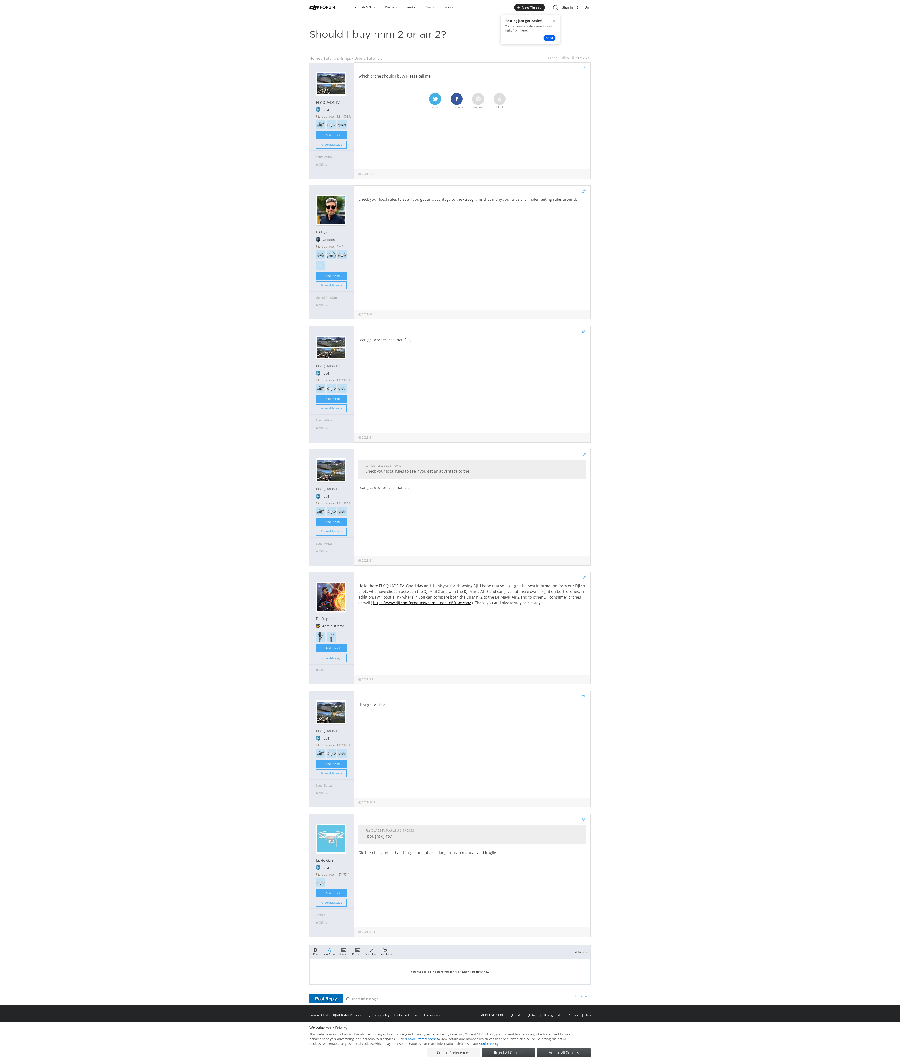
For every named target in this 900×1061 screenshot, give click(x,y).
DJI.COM (514, 1015)
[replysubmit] (326, 998)
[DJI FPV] (320, 124)
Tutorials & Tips (364, 7)
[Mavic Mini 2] (331, 124)
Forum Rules (432, 1015)
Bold (316, 954)
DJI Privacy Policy (378, 1015)
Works (410, 7)
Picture (356, 954)
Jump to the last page (364, 999)
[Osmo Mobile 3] (320, 637)
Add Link (370, 954)
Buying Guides (553, 1015)
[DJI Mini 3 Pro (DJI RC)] (331, 254)
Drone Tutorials (368, 58)
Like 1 (499, 107)
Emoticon (385, 954)
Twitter (435, 107)
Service (448, 7)
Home (314, 58)
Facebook (456, 107)
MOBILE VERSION (491, 1015)
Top (588, 1015)
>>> (320, 266)
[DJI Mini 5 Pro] (320, 254)
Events (429, 7)
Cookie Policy (488, 1043)
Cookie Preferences (407, 1015)
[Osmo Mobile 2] (331, 637)
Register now (480, 972)
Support (574, 1015)
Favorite (478, 107)
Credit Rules (583, 996)
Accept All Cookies (564, 1052)
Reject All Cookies (508, 1052)
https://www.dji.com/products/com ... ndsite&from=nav (422, 602)
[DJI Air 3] (342, 124)
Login (465, 972)
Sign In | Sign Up (575, 7)
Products (391, 7)
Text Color (329, 954)
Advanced (581, 952)
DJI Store (532, 1015)
